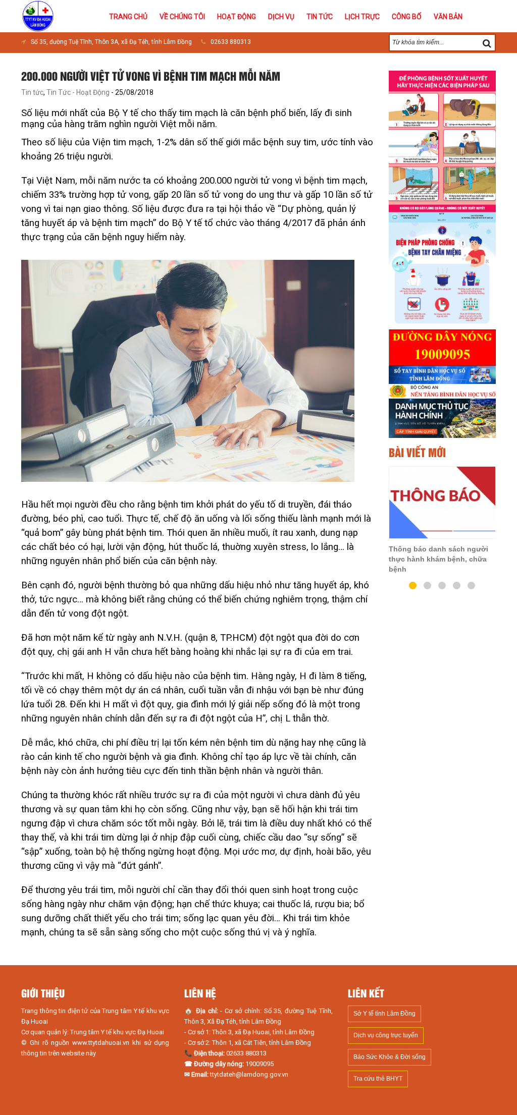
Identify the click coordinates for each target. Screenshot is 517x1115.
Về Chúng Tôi (182, 17)
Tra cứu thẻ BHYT (377, 1078)
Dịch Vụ (281, 17)
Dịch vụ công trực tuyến (385, 1035)
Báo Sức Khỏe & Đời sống (389, 1057)
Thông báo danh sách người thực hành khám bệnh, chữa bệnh (438, 559)
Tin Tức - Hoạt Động (78, 92)
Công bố (407, 17)
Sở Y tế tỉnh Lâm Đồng (384, 1013)
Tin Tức (319, 17)
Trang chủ (128, 17)
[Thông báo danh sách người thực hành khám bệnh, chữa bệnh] (442, 502)
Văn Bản (448, 17)
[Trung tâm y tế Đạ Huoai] (38, 15)
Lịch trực (362, 17)
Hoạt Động (236, 17)
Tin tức (32, 92)
